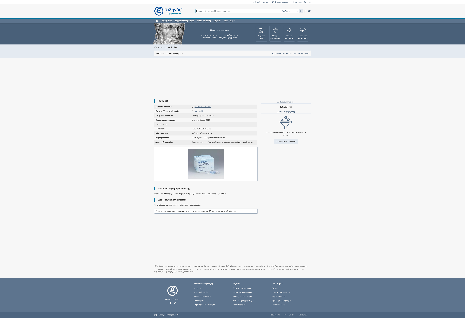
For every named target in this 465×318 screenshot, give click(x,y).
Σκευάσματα (199, 300)
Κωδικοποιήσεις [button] (204, 21)
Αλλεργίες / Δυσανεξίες (242, 296)
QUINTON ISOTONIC (203, 107)
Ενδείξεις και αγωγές (202, 296)
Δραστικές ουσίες (201, 292)
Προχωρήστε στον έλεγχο (286, 141)
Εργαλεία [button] (217, 21)
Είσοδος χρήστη (261, 2)
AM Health (199, 111)
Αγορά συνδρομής (302, 2)
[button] (301, 11)
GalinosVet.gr (277, 305)
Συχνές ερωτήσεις (279, 296)
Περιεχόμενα (166, 21)
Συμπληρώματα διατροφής (204, 305)
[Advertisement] (225, 76)
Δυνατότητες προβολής (281, 292)
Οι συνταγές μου (239, 305)
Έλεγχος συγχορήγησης (219, 30)
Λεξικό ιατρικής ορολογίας (243, 300)
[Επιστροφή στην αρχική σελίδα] (172, 293)
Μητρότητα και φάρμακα (242, 292)
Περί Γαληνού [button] (229, 21)
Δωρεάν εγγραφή (282, 2)
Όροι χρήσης (289, 315)
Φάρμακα (197, 288)
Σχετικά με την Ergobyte (281, 300)
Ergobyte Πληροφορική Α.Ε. (169, 315)
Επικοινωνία (303, 315)
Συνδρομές (276, 288)
